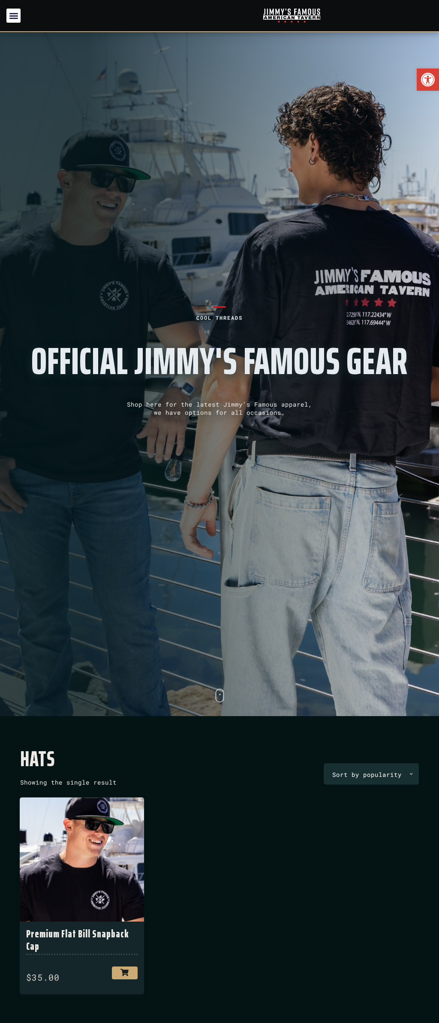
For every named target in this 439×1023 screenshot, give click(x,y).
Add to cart (125, 972)
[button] (428, 79)
